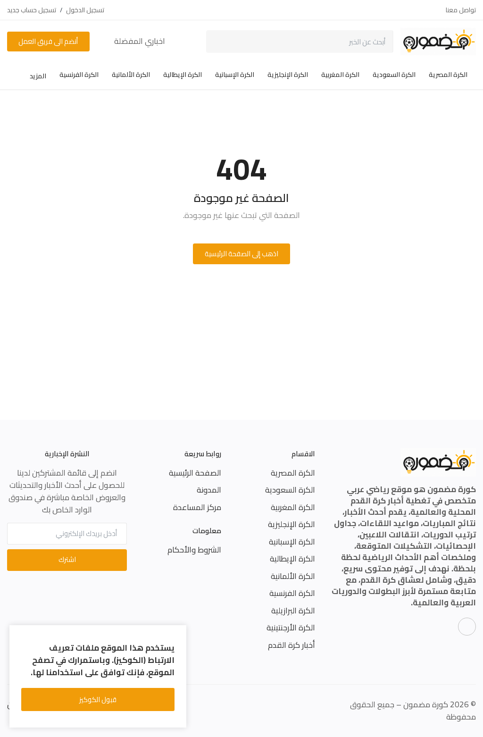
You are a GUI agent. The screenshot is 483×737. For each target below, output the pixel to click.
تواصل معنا (461, 10)
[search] (220, 41)
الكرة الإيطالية (182, 74)
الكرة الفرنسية (79, 74)
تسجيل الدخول (85, 10)
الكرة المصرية (448, 74)
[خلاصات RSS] (467, 627)
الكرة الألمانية (131, 74)
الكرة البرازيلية (293, 610)
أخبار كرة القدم (291, 645)
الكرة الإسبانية (234, 74)
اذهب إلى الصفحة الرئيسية (241, 253)
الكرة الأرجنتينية (290, 627)
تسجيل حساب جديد (31, 10)
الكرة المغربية (340, 74)
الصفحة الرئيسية (195, 472)
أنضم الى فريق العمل (48, 41)
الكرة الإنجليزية (287, 74)
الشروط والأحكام (194, 549)
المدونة (209, 489)
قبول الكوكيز (98, 699)
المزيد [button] (37, 76)
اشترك (67, 559)
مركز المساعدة (197, 507)
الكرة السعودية (394, 74)
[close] (178, 634)
